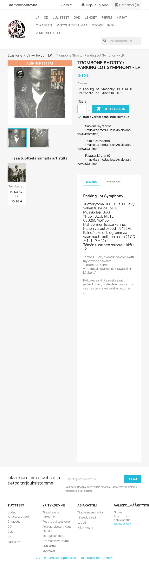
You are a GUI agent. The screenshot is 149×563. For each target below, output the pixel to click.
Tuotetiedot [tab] (112, 182)
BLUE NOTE (112, 303)
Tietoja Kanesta (52, 536)
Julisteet (61, 17)
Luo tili (81, 522)
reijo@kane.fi (122, 524)
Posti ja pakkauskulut (56, 521)
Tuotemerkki (92, 303)
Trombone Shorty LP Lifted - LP (17, 186)
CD (46, 17)
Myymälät (48, 551)
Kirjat (121, 17)
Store (97, 25)
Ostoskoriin (110, 108)
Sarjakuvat (15, 542)
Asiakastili (87, 505)
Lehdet (91, 17)
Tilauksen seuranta (90, 512)
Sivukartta (49, 546)
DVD (77, 17)
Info (111, 25)
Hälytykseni (85, 527)
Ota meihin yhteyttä (22, 5)
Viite (86, 309)
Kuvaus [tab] (91, 182)
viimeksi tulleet (49, 33)
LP (37, 17)
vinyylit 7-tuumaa (72, 25)
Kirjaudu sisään (87, 517)
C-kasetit (44, 25)
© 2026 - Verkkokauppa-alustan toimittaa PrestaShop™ (74, 558)
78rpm (106, 17)
